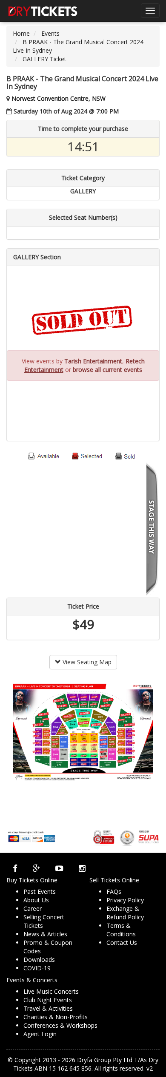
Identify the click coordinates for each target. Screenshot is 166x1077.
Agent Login (40, 1034)
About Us (36, 900)
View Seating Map (86, 662)
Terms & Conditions (121, 929)
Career (32, 908)
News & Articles (45, 934)
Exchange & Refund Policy (125, 912)
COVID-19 (37, 968)
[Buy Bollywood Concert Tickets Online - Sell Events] (42, 10)
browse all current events (107, 370)
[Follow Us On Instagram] (82, 868)
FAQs (113, 891)
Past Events (39, 891)
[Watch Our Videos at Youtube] (59, 868)
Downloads (39, 959)
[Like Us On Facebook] (15, 868)
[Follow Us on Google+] (36, 868)
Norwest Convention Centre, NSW (58, 98)
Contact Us (121, 942)
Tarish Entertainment (93, 361)
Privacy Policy (125, 900)
